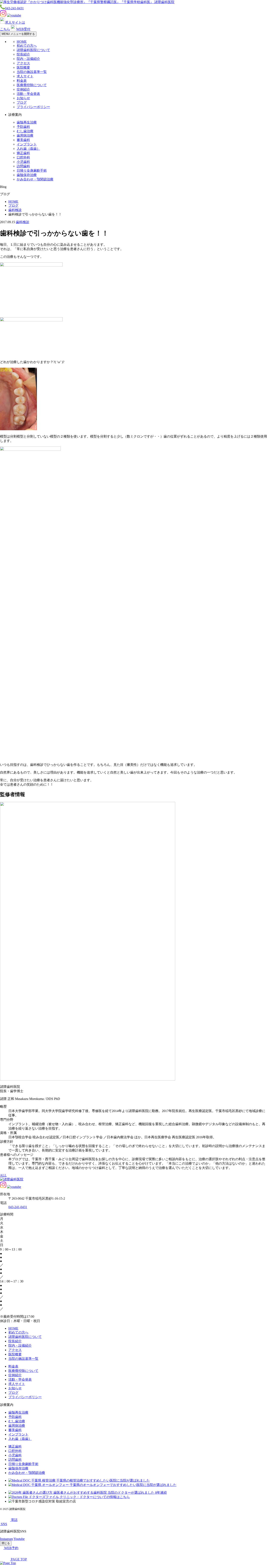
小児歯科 (23, 162)
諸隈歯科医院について (33, 50)
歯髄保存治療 (27, 175)
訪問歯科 (23, 166)
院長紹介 (23, 54)
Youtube (19, 1539)
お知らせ (23, 98)
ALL (3, 1175)
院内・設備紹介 (28, 58)
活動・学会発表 (28, 94)
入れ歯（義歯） (28, 148)
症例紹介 (23, 89)
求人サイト (25, 76)
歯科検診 (22, 222)
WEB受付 (23, 29)
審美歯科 (23, 140)
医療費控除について (32, 85)
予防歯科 (23, 126)
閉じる (6, 1543)
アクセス (23, 63)
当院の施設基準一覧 (32, 72)
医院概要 (23, 67)
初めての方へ (27, 45)
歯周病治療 (25, 135)
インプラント (27, 144)
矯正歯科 (23, 153)
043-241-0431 (14, 8)
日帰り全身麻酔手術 (32, 170)
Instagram (6, 1539)
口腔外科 (23, 157)
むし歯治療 (25, 131)
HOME (22, 41)
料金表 (22, 80)
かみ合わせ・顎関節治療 (35, 179)
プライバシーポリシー (33, 107)
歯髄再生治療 (27, 122)
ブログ (22, 102)
